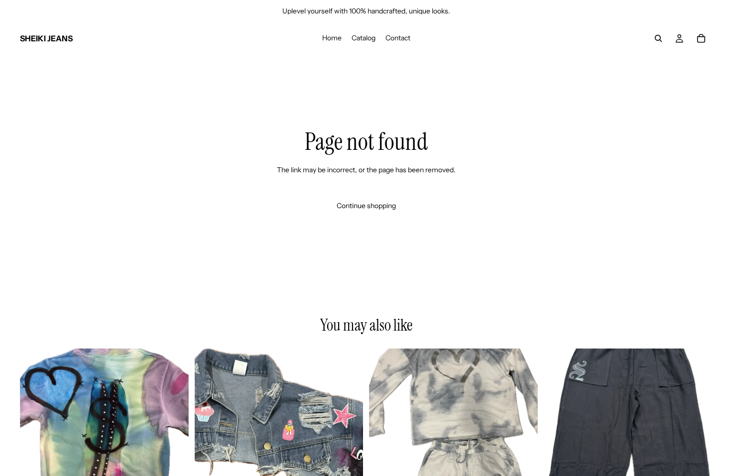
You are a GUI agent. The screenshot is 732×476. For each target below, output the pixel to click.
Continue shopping (366, 205)
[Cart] (701, 38)
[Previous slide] (210, 433)
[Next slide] (348, 433)
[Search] (658, 38)
